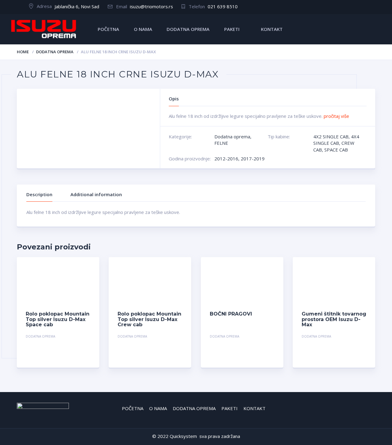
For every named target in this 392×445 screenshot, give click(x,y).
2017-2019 (253, 158)
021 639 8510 (223, 6)
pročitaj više (336, 116)
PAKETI (231, 29)
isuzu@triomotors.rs (151, 6)
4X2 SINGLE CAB (331, 136)
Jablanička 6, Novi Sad (77, 6)
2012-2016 (226, 158)
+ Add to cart (73, 337)
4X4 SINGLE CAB (336, 139)
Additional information (96, 194)
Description (39, 194)
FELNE (221, 143)
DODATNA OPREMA (188, 29)
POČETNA (108, 29)
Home (23, 51)
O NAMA (143, 29)
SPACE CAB (336, 150)
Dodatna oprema (55, 51)
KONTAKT (272, 29)
